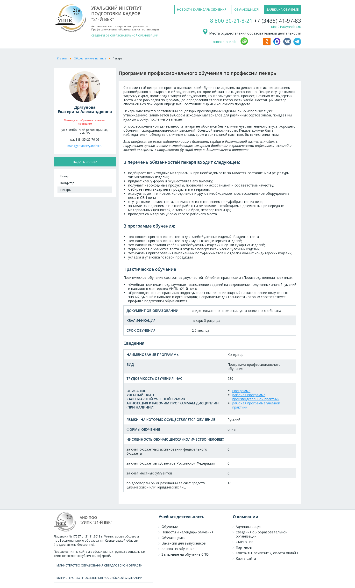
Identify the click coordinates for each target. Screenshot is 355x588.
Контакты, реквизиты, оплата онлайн (267, 553)
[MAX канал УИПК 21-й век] (277, 44)
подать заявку (85, 162)
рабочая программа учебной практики (256, 405)
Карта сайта (246, 558)
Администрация (248, 526)
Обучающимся (173, 537)
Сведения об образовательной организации (261, 534)
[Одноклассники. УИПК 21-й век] (267, 44)
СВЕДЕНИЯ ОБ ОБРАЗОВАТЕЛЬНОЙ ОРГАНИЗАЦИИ (124, 35)
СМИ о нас (244, 541)
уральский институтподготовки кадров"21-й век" (116, 13)
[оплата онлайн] (251, 44)
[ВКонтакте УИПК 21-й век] (287, 44)
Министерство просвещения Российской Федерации (99, 578)
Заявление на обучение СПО (185, 554)
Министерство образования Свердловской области (99, 565)
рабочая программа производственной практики (255, 397)
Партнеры (244, 547)
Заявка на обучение (178, 548)
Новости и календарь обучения (187, 532)
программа (241, 390)
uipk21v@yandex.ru (286, 26)
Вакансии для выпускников (184, 543)
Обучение (170, 526)
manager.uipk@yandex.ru (84, 146)
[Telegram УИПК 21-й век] (297, 44)
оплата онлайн (225, 42)
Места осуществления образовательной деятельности (254, 33)
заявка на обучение (282, 9)
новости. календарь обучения (202, 9)
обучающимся (246, 9)
